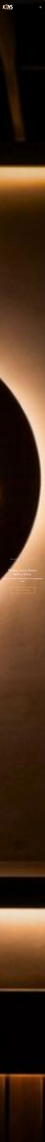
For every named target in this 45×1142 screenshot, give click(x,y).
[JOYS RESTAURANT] (7, 7)
